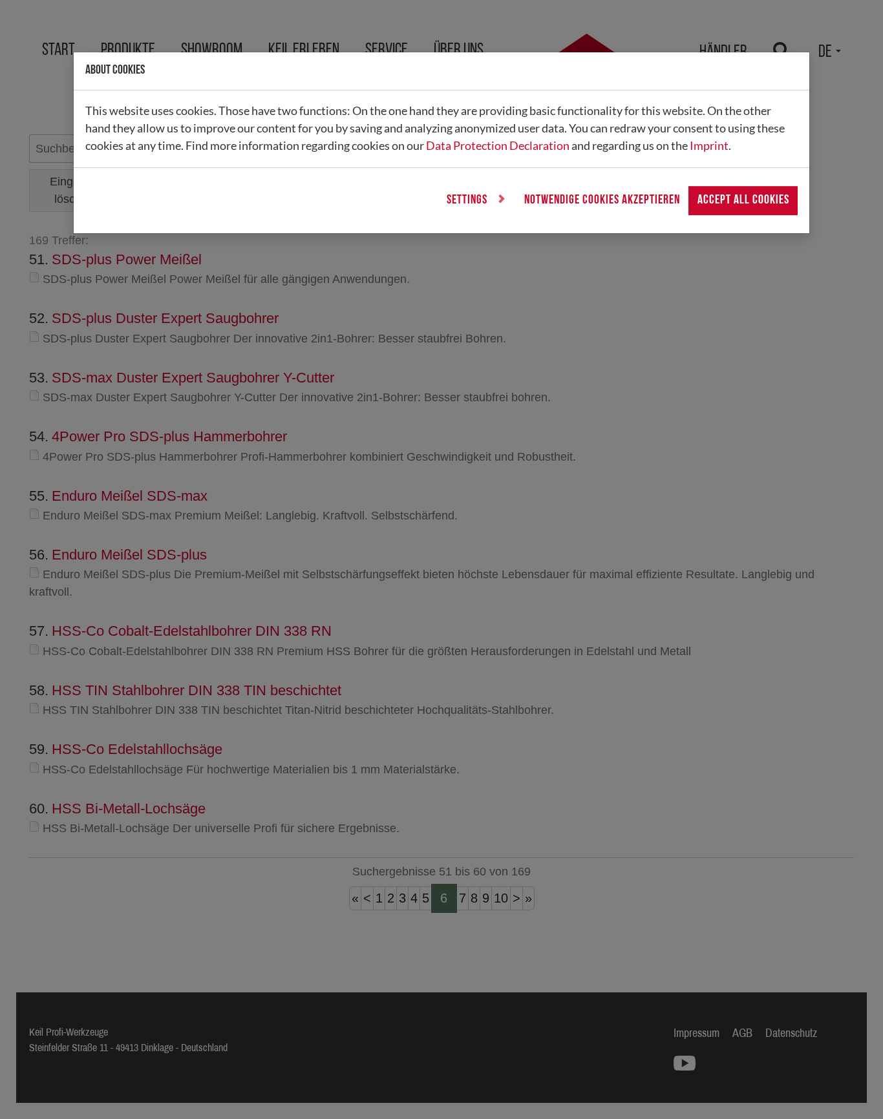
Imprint (709, 145)
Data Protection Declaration (497, 145)
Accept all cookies (743, 200)
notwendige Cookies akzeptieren (602, 200)
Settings (468, 200)
